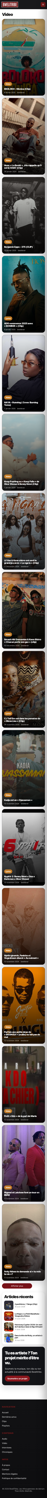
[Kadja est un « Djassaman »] (23, 768)
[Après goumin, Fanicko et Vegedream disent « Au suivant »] (23, 926)
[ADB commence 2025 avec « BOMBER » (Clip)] (23, 294)
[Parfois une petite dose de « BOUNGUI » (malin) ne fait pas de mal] (23, 1005)
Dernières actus (9, 1417)
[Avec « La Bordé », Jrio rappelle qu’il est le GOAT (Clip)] (23, 136)
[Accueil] (10, 4)
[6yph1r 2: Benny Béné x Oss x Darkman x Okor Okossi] (23, 847)
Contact (5, 1469)
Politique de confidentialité (14, 1478)
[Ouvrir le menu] (43, 4)
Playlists (6, 1425)
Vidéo (4, 1443)
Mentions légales (10, 1474)
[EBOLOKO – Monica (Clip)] (23, 57)
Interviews (6, 1447)
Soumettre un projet (17, 1378)
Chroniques (7, 1452)
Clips (4, 1421)
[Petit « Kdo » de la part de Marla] (23, 1084)
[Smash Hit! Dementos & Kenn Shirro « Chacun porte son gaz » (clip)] (23, 610)
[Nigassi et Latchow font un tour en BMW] (23, 1163)
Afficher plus (17, 1286)
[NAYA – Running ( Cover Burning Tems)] (23, 373)
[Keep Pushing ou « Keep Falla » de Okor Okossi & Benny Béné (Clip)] (23, 452)
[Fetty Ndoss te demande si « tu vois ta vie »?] (23, 1242)
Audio (4, 1439)
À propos (6, 1465)
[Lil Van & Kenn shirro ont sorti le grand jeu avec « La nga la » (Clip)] (23, 531)
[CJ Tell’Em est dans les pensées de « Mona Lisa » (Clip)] (23, 689)
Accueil (5, 1412)
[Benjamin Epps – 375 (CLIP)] (23, 215)
